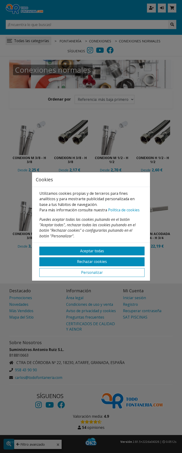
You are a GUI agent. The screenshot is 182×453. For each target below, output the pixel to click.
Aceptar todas (92, 250)
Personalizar (92, 272)
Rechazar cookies (92, 261)
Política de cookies (124, 210)
